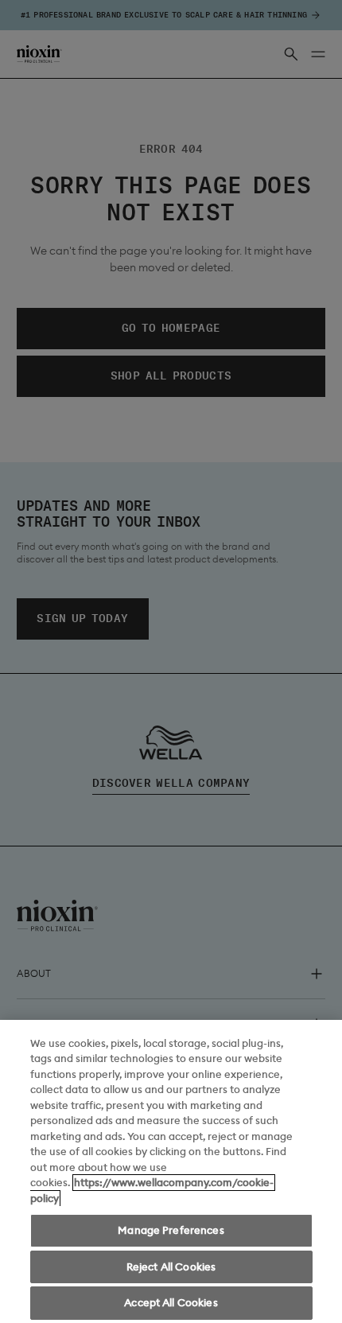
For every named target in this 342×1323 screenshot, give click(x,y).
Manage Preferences (170, 1230)
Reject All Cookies (171, 1267)
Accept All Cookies (170, 1302)
